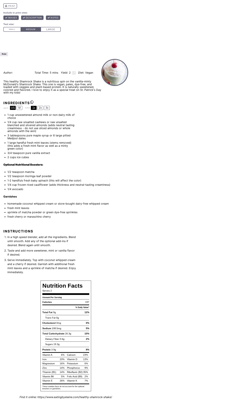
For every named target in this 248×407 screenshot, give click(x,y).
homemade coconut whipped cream (30, 203)
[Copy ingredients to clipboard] (32, 102)
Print (4, 54)
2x (40, 107)
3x (47, 107)
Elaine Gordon (23, 72)
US (13, 107)
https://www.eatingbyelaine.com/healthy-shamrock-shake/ (74, 397)
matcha (29, 172)
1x (33, 107)
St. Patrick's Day (90, 89)
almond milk (40, 114)
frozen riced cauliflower (33, 184)
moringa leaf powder (38, 176)
